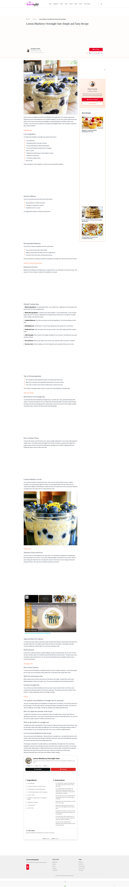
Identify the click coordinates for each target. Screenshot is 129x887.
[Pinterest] (27, 867)
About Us (81, 862)
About (75, 3)
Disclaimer (81, 870)
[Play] (59, 598)
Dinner (61, 3)
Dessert (71, 3)
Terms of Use (82, 868)
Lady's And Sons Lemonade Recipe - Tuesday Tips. (44, 605)
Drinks (66, 3)
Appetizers (55, 3)
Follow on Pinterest (93, 99)
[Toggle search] (101, 4)
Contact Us (81, 864)
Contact (80, 3)
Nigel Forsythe (36, 48)
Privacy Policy (87, 3)
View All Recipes (92, 103)
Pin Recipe (96, 49)
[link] (27, 605)
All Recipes (54, 870)
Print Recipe (38, 769)
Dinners (54, 864)
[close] (65, 881)
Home (50, 3)
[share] (73, 604)
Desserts (35, 19)
